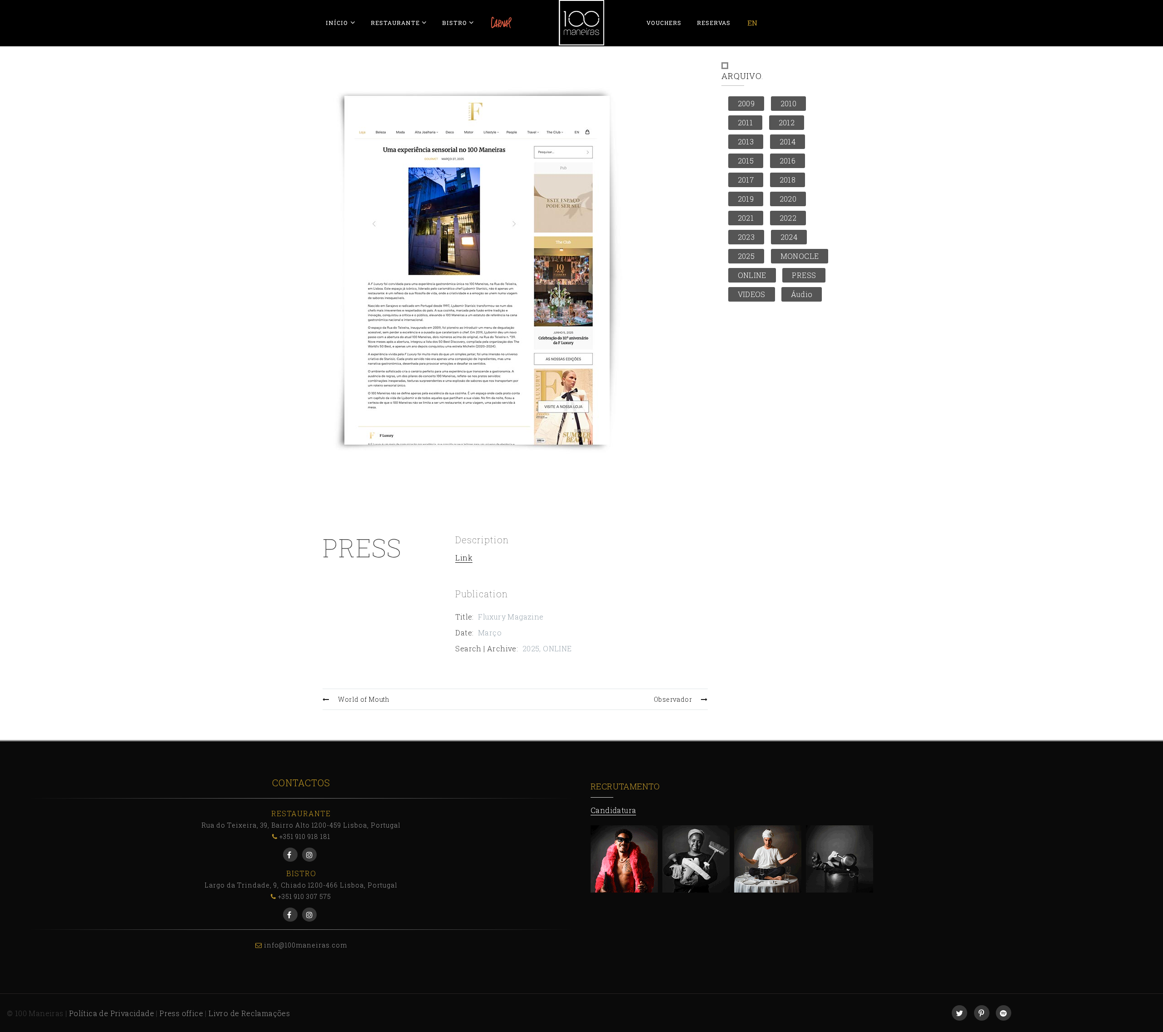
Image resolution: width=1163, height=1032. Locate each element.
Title (463, 616)
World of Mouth (363, 699)
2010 (788, 103)
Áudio (801, 294)
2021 (746, 218)
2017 (746, 179)
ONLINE (557, 648)
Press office (181, 1013)
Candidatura (613, 810)
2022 (788, 218)
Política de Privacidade (111, 1013)
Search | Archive (485, 648)
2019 (746, 198)
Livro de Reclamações (249, 1013)
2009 (746, 103)
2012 (787, 122)
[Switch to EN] (752, 23)
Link (463, 557)
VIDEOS (751, 294)
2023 (746, 237)
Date (463, 632)
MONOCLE (799, 256)
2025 (531, 648)
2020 (788, 198)
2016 (788, 160)
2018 (788, 179)
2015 (746, 160)
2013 (746, 141)
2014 (788, 141)
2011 (745, 122)
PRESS (804, 275)
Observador (673, 699)
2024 (789, 237)
